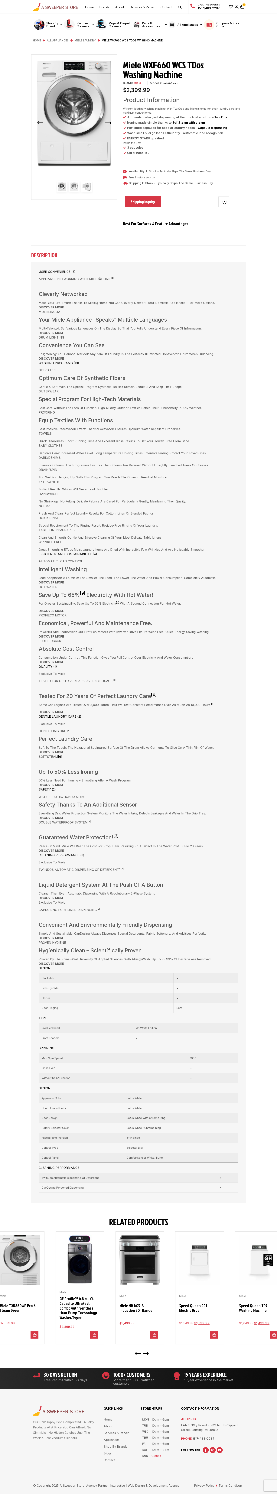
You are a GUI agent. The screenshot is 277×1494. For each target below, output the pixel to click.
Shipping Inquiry (143, 201)
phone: (197, 1438)
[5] (98, 909)
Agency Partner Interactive (105, 1485)
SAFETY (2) (47, 789)
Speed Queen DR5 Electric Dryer (193, 1308)
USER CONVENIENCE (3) (57, 272)
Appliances (111, 1440)
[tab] (137, 257)
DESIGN (45, 968)
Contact (166, 7)
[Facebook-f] (206, 1450)
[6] (60, 756)
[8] (112, 278)
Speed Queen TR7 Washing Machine (253, 1308)
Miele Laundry (85, 40)
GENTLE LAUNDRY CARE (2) (60, 716)
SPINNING (46, 1048)
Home (89, 7)
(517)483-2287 (209, 8)
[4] (114, 680)
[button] (180, 7)
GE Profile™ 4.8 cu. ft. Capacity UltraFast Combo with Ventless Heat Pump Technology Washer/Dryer (78, 1308)
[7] (122, 868)
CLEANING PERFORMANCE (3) (61, 855)
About (119, 7)
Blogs (108, 1453)
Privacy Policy (204, 1485)
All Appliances (58, 40)
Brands (104, 7)
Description (44, 255)
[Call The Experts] (192, 6)
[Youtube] (220, 1450)
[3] (89, 821)
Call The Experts (209, 4)
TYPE (43, 1018)
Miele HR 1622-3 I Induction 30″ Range (135, 1308)
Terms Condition (230, 1485)
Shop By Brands (115, 1446)
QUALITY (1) (48, 666)
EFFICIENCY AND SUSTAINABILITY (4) (68, 554)
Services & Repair (142, 7)
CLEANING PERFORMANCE (59, 1168)
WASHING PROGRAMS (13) (59, 363)
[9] (82, 593)
